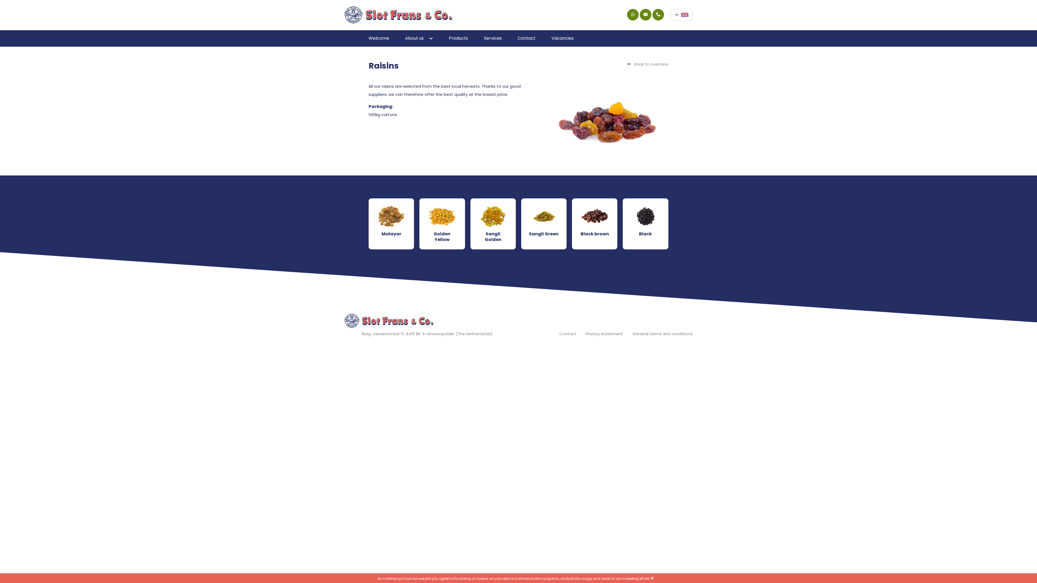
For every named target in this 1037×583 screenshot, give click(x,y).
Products (458, 38)
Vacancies (562, 38)
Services (493, 38)
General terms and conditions (662, 334)
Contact (527, 38)
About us (414, 38)
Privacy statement (604, 334)
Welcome (379, 38)
